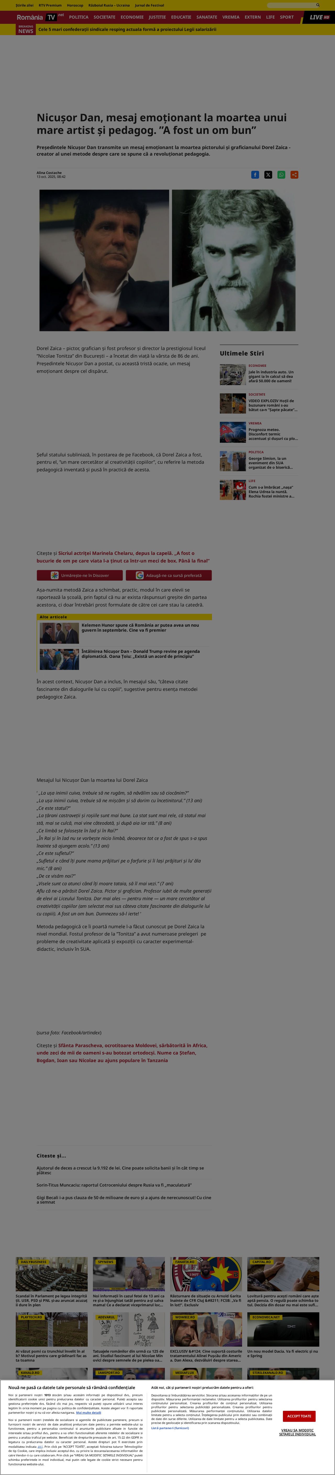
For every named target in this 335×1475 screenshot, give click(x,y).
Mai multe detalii (88, 1412)
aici (40, 1446)
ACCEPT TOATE (299, 1416)
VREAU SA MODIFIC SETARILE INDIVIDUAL (297, 1432)
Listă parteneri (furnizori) (170, 1428)
